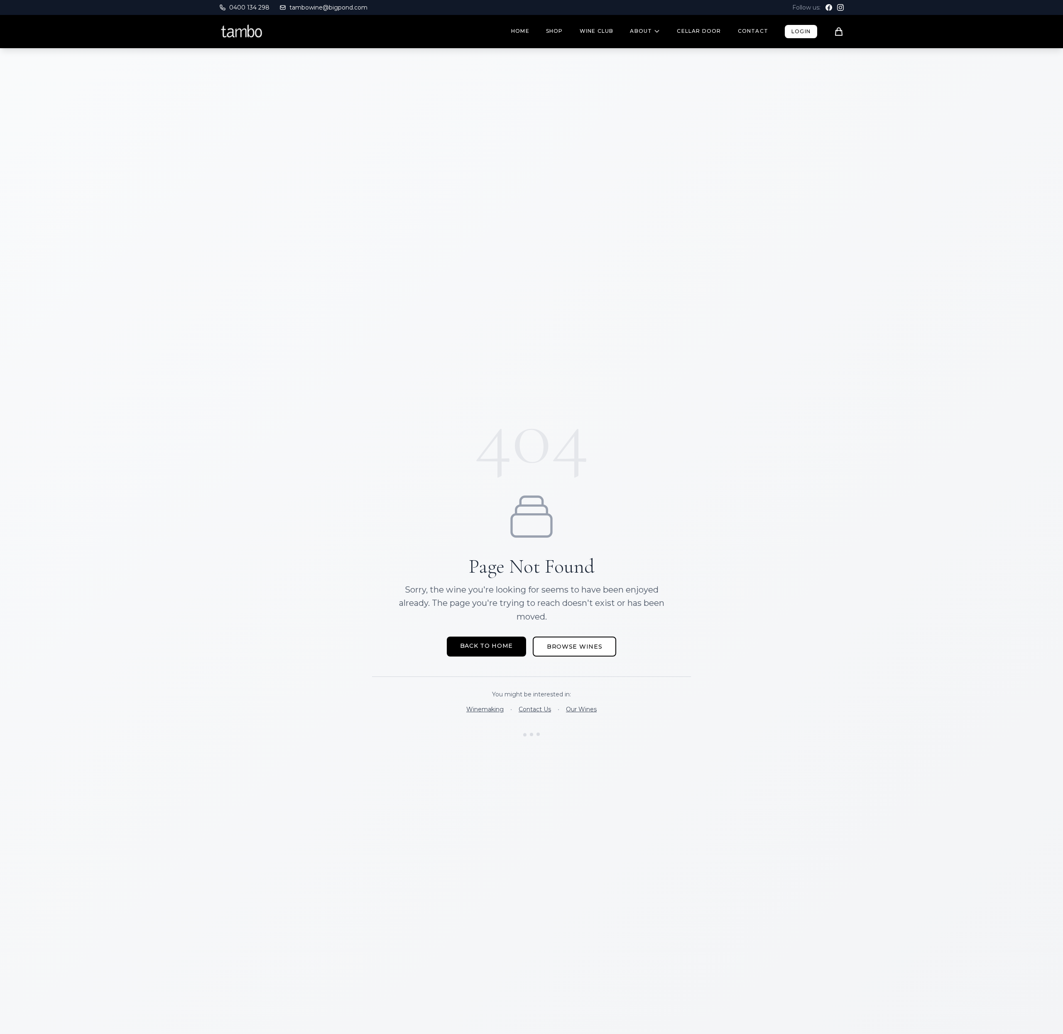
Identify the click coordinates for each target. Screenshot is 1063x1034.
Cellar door (699, 31)
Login (801, 31)
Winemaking (485, 709)
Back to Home (486, 645)
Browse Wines (574, 646)
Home (520, 31)
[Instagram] (840, 7)
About (641, 31)
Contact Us (535, 709)
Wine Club (597, 31)
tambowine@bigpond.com (328, 7)
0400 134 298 (249, 7)
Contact (753, 31)
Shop (554, 31)
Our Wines (581, 709)
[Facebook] (828, 7)
